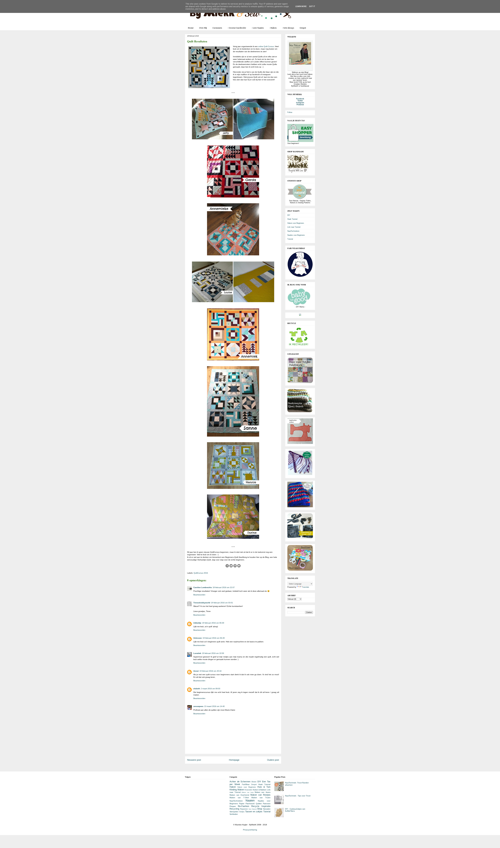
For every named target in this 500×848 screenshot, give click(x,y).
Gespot (303, 28)
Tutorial (290, 239)
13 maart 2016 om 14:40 (214, 706)
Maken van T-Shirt (239, 798)
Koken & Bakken (260, 790)
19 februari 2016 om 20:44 (210, 671)
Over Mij (203, 28)
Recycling (234, 809)
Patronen (266, 804)
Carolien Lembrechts (202, 587)
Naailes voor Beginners (296, 235)
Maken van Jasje (248, 792)
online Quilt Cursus (266, 46)
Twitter (300, 101)
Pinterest (300, 105)
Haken (233, 787)
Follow (289, 112)
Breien (254, 782)
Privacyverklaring (250, 830)
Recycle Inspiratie (260, 806)
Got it (312, 6)
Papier (241, 804)
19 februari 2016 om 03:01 (222, 603)
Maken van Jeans (262, 792)
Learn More (301, 6)
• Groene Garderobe (237, 28)
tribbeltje (197, 623)
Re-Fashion (243, 806)
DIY (288, 215)
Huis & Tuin (263, 787)
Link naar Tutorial (293, 227)
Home (190, 28)
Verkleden (234, 814)
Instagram (300, 103)
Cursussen (217, 28)
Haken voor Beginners (295, 223)
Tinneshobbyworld (201, 603)
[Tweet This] (231, 567)
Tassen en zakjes (253, 811)
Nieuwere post (194, 760)
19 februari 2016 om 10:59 (213, 653)
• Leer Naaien (258, 28)
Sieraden (266, 809)
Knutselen (248, 790)
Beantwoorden (199, 595)
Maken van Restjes (260, 795)
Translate (305, 587)
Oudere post (273, 760)
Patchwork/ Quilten (254, 804)
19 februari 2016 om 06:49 (214, 638)
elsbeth (196, 689)
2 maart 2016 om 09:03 (210, 689)
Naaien (250, 800)
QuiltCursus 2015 (201, 573)
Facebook (300, 99)
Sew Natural (253, 809)
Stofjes (242, 812)
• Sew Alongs (288, 28)
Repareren (244, 809)
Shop (259, 809)
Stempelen (234, 812)
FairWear (246, 784)
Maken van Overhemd (239, 795)
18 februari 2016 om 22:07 (224, 587)
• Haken (273, 28)
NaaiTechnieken (293, 231)
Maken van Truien (260, 798)
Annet (196, 671)
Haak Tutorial (292, 219)
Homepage (234, 760)
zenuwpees (198, 706)
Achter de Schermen (240, 781)
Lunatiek (197, 653)
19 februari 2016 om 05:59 (213, 623)
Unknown (197, 638)
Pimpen (233, 806)
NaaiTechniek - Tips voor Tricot (297, 796)
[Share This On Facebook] (227, 567)
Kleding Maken (237, 789)
